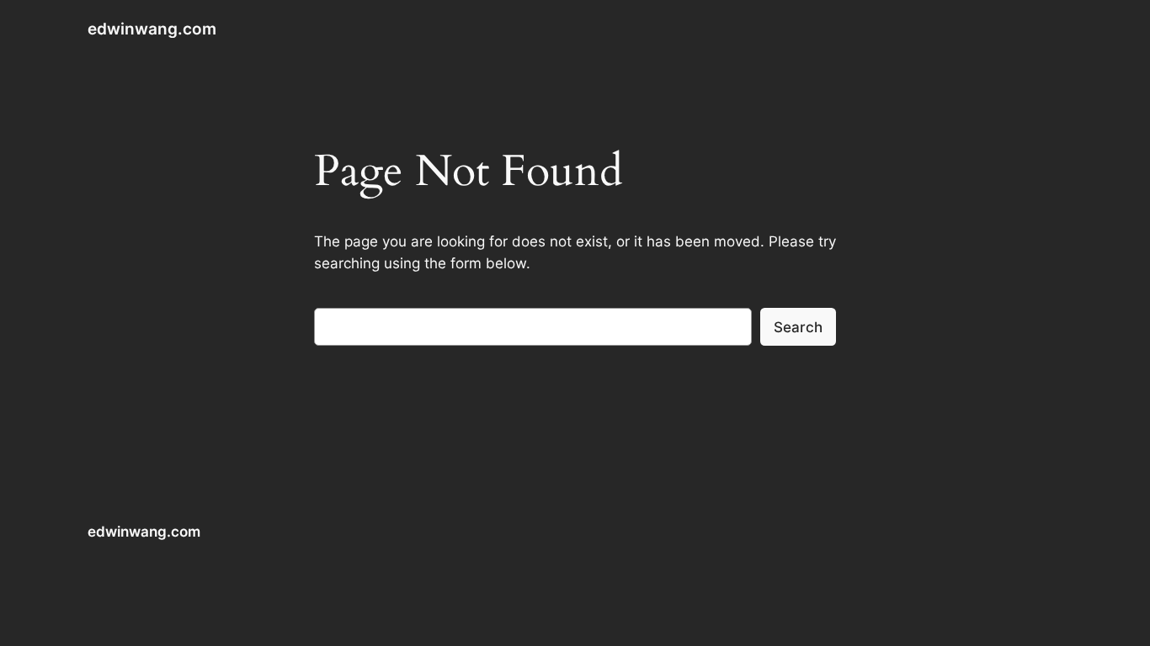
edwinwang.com (152, 29)
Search (798, 327)
